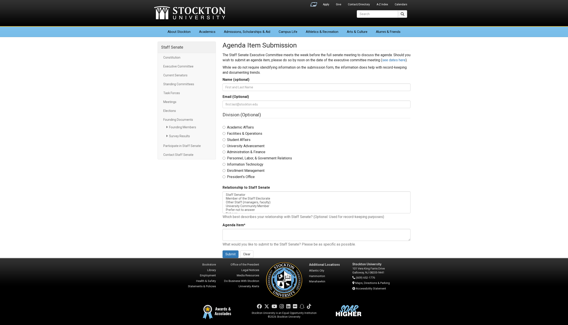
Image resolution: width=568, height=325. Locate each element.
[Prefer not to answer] (316, 210)
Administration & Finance (246, 152)
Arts (357, 32)
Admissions (247, 32)
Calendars (401, 4)
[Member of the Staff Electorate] (316, 198)
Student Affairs (238, 140)
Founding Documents (178, 119)
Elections (169, 111)
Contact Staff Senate (178, 155)
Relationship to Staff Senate (246, 187)
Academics (207, 32)
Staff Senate (172, 47)
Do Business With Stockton (241, 281)
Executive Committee (178, 66)
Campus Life (288, 32)
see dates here (394, 60)
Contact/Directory (359, 4)
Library (211, 270)
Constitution (171, 57)
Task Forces (171, 93)
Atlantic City (316, 270)
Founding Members (182, 127)
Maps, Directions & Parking (372, 283)
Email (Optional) (236, 97)
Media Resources (248, 275)
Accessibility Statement (371, 288)
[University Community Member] (316, 206)
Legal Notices (250, 270)
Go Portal (313, 3)
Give (338, 4)
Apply (326, 4)
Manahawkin (317, 281)
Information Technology (245, 164)
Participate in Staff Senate (182, 146)
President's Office (241, 177)
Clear (246, 254)
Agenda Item (234, 225)
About (179, 32)
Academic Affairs (240, 127)
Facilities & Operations (244, 133)
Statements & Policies (202, 286)
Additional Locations (324, 264)
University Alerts (249, 286)
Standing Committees (178, 84)
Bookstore (209, 264)
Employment (208, 275)
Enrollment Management (245, 170)
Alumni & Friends (388, 32)
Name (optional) (236, 79)
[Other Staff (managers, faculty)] (316, 202)
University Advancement (245, 146)
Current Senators (175, 75)
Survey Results (179, 136)
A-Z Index (382, 4)
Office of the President (245, 264)
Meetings (169, 102)
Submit (230, 254)
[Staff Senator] (316, 195)
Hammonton (317, 276)
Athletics (322, 32)
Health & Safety (206, 281)
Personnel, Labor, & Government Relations (259, 158)
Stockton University (189, 13)
